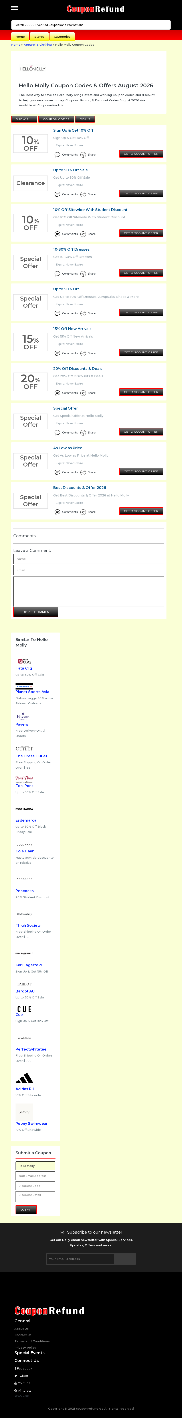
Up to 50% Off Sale (70, 170)
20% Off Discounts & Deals (77, 369)
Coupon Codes (56, 119)
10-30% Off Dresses (71, 249)
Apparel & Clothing (38, 44)
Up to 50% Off (66, 289)
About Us (21, 1328)
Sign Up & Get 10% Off (73, 130)
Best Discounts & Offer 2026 (79, 488)
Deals (85, 119)
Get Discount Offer (141, 153)
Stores (39, 36)
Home (20, 36)
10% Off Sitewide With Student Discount (90, 210)
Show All (24, 119)
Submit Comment (35, 612)
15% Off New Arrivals (72, 329)
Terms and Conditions (32, 1341)
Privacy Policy (25, 1347)
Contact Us (23, 1335)
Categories (62, 36)
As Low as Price (67, 448)
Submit (26, 1209)
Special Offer (65, 408)
